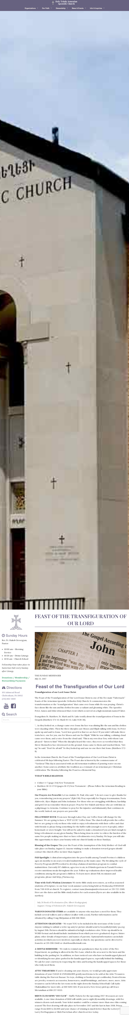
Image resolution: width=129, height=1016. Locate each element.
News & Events (78, 8)
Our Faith (45, 8)
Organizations (30, 8)
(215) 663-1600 (9, 699)
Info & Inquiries (96, 8)
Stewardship (61, 8)
